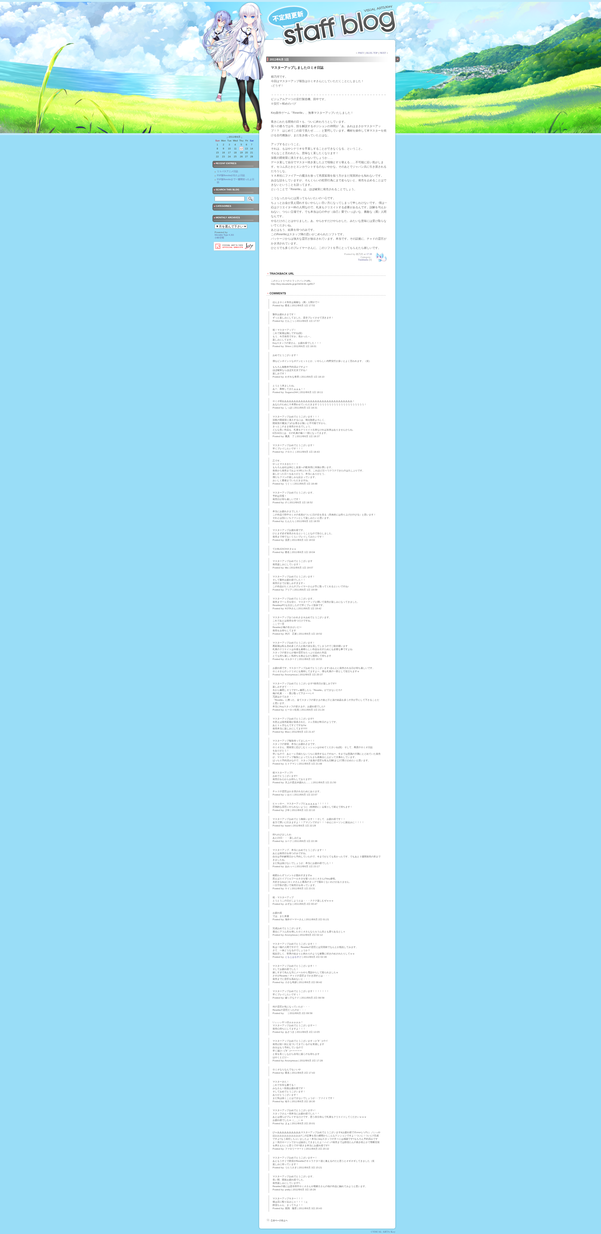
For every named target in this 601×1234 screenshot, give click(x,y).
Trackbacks (363, 259)
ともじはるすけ (293, 957)
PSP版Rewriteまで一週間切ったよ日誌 (235, 180)
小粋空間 (219, 237)
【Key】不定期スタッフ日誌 (333, 23)
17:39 (369, 254)
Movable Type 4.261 (224, 235)
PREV (361, 53)
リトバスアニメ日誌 (227, 171)
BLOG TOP (372, 53)
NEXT (383, 53)
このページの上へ (277, 1220)
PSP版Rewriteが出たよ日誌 (231, 175)
